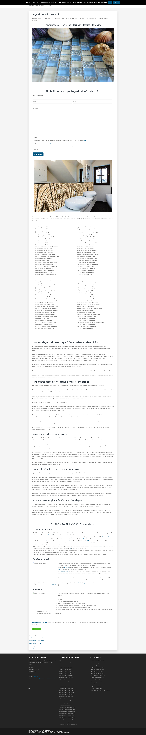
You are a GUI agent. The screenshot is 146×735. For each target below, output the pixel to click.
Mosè (70, 548)
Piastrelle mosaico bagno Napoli (67, 715)
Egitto (85, 583)
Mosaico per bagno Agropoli (36, 638)
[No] (144, 2)
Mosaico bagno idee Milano (66, 675)
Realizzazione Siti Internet (34, 732)
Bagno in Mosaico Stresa (96, 679)
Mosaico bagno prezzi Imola (36, 646)
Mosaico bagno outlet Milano (66, 686)
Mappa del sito (54, 731)
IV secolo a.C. (67, 577)
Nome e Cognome (38, 95)
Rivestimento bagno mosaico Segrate (99, 663)
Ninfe (87, 541)
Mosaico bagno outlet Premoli (36, 640)
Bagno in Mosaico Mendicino (39, 622)
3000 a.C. (66, 567)
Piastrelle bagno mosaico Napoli (67, 709)
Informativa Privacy (33, 731)
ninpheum (92, 541)
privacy (84, 140)
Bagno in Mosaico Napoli (65, 671)
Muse (103, 537)
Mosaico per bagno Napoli (66, 703)
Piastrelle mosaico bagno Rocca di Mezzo (100, 690)
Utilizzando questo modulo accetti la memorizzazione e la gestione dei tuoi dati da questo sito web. (57, 146)
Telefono (36, 102)
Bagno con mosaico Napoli (66, 665)
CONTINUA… (54, 585)
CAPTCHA (35, 149)
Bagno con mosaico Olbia (96, 686)
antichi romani (49, 541)
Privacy (35, 137)
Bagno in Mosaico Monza (96, 688)
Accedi (60, 731)
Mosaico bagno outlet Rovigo (97, 673)
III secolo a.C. (83, 579)
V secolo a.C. (86, 575)
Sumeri (61, 569)
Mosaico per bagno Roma (66, 705)
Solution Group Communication (63, 732)
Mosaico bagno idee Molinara (97, 665)
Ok (109, 2)
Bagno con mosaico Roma (66, 667)
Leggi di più (116, 2)
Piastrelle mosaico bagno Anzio (98, 684)
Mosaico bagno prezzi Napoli (67, 694)
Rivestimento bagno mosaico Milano (68, 720)
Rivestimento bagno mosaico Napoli (68, 722)
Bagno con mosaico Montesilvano (98, 660)
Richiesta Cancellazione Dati (44, 731)
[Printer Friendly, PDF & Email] (36, 629)
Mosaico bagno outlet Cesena (97, 682)
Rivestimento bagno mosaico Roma (68, 724)
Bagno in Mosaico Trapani (35, 648)
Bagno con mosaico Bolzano (97, 677)
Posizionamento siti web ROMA (48, 732)
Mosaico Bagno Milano (65, 682)
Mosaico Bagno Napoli (65, 684)
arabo (49, 546)
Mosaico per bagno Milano (66, 701)
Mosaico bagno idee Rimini (97, 671)
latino (108, 537)
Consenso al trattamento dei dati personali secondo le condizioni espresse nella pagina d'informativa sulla (60, 140)
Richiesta (36, 108)
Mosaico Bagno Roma (65, 698)
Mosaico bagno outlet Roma (66, 690)
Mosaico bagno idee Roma (66, 679)
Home (61, 660)
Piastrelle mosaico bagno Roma (67, 717)
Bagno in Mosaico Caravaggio (97, 667)
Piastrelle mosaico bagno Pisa (98, 675)
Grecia (79, 575)
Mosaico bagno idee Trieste (36, 643)
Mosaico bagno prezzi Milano (67, 692)
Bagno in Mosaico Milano (65, 669)
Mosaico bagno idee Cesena (97, 669)
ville (69, 541)
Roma (84, 581)
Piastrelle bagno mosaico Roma (67, 711)
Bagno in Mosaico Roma (65, 673)
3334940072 (35, 676)
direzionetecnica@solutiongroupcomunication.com (43, 678)
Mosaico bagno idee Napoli (66, 677)
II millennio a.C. (64, 571)
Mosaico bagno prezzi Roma (66, 696)
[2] (63, 554)
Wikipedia (110, 618)
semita (99, 546)
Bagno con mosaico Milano (66, 663)
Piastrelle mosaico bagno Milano (67, 713)
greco (72, 537)
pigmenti (50, 535)
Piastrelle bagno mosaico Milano (67, 707)
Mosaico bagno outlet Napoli (66, 688)
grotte (82, 539)
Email (75, 102)
